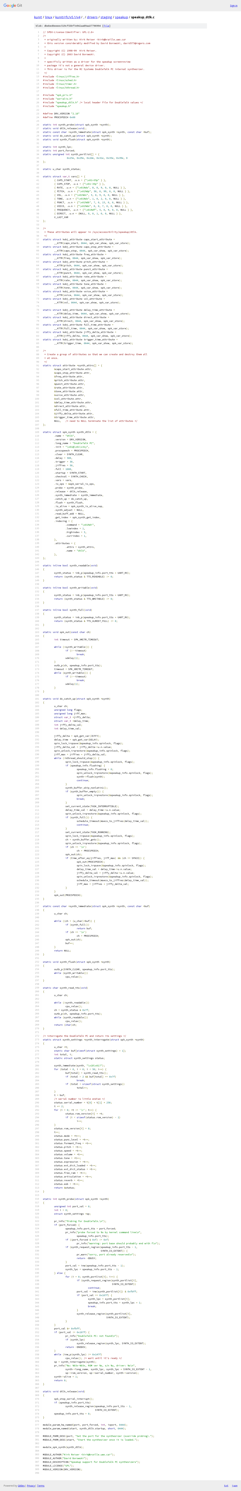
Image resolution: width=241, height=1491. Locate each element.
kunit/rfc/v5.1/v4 (67, 17)
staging (106, 17)
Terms (40, 1485)
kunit (38, 17)
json (234, 1485)
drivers (92, 17)
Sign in (233, 5)
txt (226, 1485)
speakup (121, 17)
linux (48, 17)
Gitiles (21, 1485)
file (106, 25)
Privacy (31, 1485)
